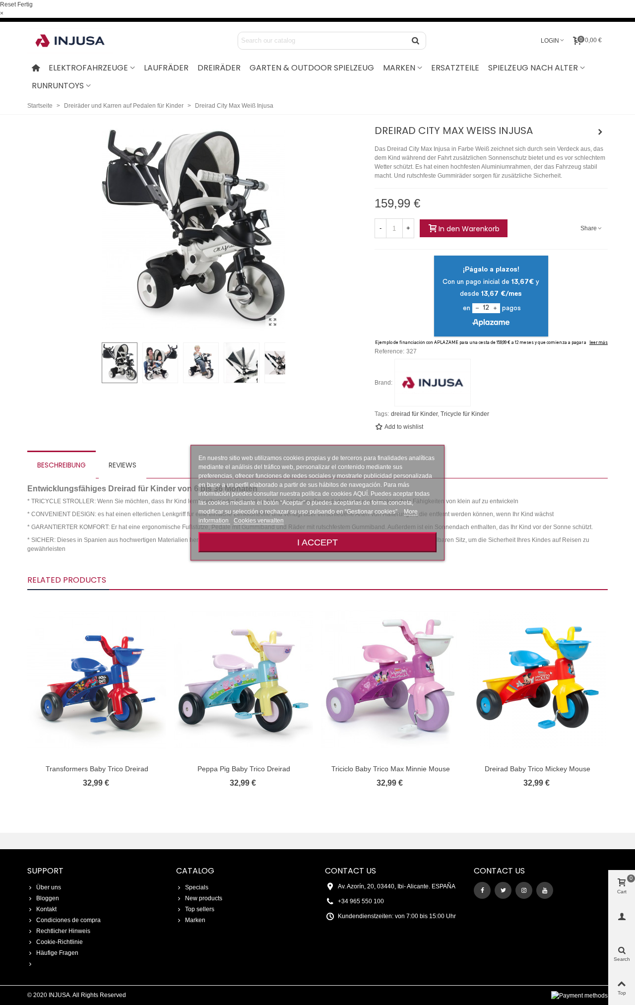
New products (203, 898)
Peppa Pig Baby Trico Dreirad (243, 769)
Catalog (195, 870)
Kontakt (46, 909)
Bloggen (47, 898)
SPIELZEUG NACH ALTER (533, 67)
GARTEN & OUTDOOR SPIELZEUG (312, 67)
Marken (195, 920)
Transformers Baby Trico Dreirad (97, 769)
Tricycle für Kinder (465, 413)
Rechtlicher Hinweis (63, 931)
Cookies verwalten (259, 520)
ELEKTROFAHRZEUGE (88, 67)
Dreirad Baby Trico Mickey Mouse (537, 769)
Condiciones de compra (68, 920)
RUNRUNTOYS (58, 85)
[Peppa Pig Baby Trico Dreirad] (243, 679)
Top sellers (199, 909)
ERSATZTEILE (455, 67)
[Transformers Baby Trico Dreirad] (96, 679)
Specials (196, 887)
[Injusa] (77, 40)
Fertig (25, 4)
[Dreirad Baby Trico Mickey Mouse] (600, 132)
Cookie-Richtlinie (59, 941)
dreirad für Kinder (414, 413)
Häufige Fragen (57, 952)
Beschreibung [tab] (61, 465)
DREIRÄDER (219, 67)
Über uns (48, 887)
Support (45, 870)
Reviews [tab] (122, 465)
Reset (8, 4)
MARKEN (399, 67)
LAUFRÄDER (166, 67)
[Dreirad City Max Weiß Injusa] (272, 322)
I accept (317, 541)
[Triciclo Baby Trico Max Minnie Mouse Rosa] (390, 679)
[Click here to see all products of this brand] (432, 382)
